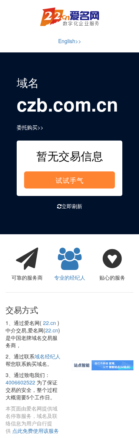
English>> (69, 41)
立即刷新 (72, 206)
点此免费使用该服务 (35, 430)
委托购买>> (30, 127)
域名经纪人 (47, 356)
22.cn (49, 322)
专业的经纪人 (69, 277)
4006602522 (20, 382)
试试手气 (70, 180)
